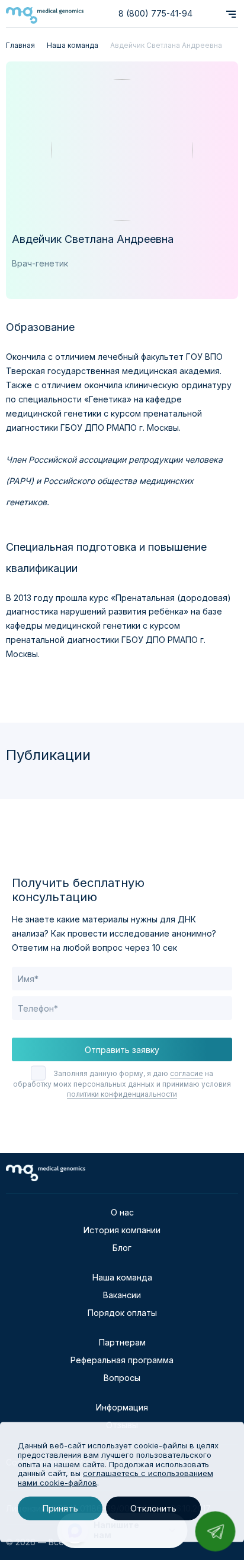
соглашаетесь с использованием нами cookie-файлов (115, 1477)
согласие (186, 1073)
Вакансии (122, 1295)
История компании (122, 1230)
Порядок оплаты (122, 1313)
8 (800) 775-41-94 (155, 13)
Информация (122, 1407)
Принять (60, 1508)
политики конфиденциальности (122, 1094)
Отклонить (153, 1508)
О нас (122, 1212)
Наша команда (122, 1277)
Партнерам (122, 1342)
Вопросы (122, 1378)
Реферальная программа (122, 1360)
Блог (122, 1248)
